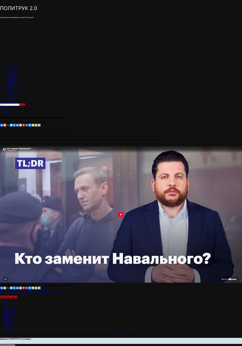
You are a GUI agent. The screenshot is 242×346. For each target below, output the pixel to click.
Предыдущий (26, 291)
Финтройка (12, 80)
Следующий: (33, 293)
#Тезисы (11, 97)
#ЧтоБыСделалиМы (11, 66)
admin (2, 122)
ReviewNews (120, 335)
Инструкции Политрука (13, 68)
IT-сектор (11, 82)
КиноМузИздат (13, 78)
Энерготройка (9, 332)
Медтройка (12, 74)
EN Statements (13, 99)
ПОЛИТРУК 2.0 (18, 8)
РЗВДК (6, 324)
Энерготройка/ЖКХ (15, 72)
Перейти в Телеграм (7, 107)
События (11, 95)
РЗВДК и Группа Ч (14, 84)
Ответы (10, 93)
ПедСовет (11, 76)
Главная (3, 109)
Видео (6, 309)
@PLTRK (42, 285)
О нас (6, 88)
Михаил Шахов (9, 316)
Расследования (9, 86)
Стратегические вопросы (13, 63)
